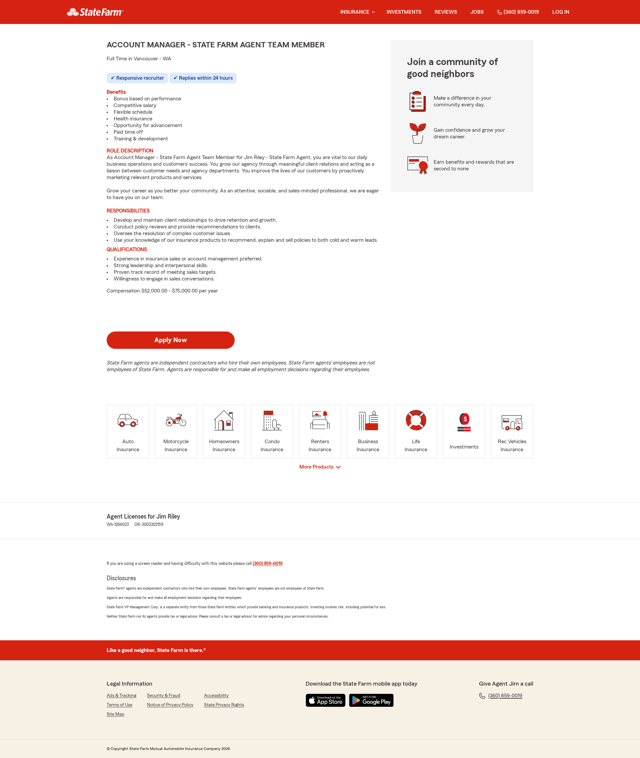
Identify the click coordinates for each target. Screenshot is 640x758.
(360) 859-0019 (521, 12)
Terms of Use (119, 705)
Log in (560, 12)
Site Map (115, 714)
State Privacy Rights (224, 705)
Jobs (477, 12)
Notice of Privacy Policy (170, 705)
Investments (404, 12)
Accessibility (216, 695)
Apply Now (170, 340)
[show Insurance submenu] (372, 12)
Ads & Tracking (121, 695)
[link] (95, 12)
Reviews (446, 12)
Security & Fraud (163, 695)
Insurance (354, 12)
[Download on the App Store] (326, 700)
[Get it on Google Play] (371, 700)
